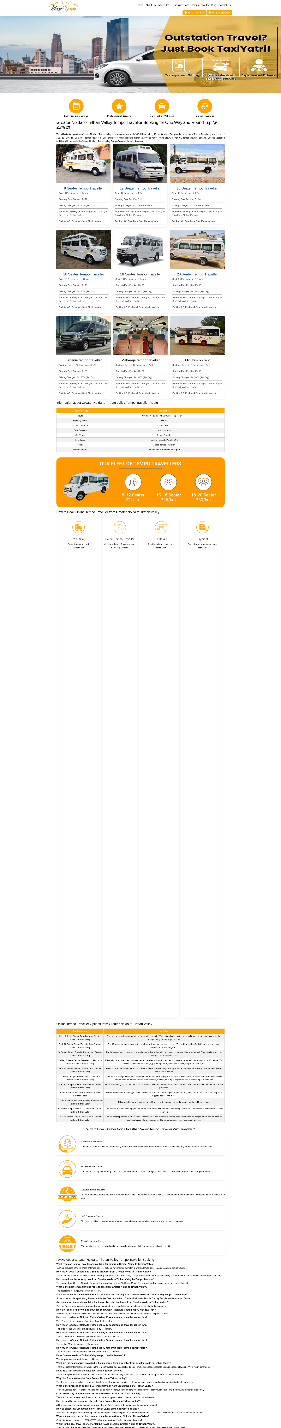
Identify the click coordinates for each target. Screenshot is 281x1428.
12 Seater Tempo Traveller (140, 188)
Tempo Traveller (200, 5)
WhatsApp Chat (220, 12)
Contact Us (225, 5)
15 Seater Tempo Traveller (197, 188)
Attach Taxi (164, 5)
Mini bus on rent (197, 360)
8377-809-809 (195, 12)
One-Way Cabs (181, 5)
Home (140, 5)
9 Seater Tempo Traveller (83, 188)
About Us (151, 5)
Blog (213, 5)
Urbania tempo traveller (84, 360)
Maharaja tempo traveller (140, 360)
